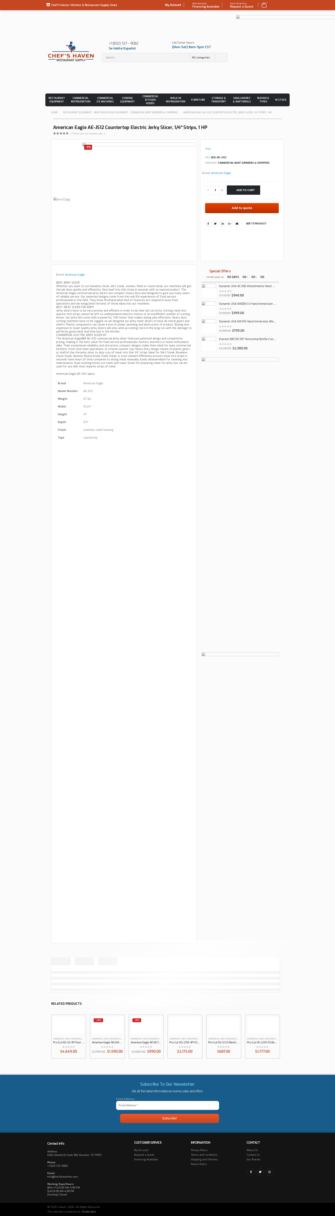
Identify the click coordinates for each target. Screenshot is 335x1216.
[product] (209, 291)
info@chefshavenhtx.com (62, 1176)
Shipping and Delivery (204, 1159)
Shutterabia (89, 1211)
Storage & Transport (218, 99)
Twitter (215, 224)
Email (237, 224)
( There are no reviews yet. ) (88, 133)
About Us (252, 1150)
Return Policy (199, 1164)
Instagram (269, 1172)
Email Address (126, 1099)
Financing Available (146, 1159)
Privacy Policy (199, 1150)
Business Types (263, 99)
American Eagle (221, 173)
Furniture (198, 99)
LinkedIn (222, 224)
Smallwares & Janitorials (242, 99)
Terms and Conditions (204, 1154)
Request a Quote (144, 1154)
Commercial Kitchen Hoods (150, 100)
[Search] (221, 57)
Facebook (208, 224)
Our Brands (253, 1159)
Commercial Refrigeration (80, 99)
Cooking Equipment (127, 99)
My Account (173, 5)
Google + (230, 224)
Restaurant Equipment (56, 99)
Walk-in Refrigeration (175, 99)
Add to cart (245, 190)
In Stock (280, 99)
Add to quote (242, 208)
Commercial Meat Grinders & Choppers (243, 162)
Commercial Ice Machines (105, 99)
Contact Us (253, 1154)
